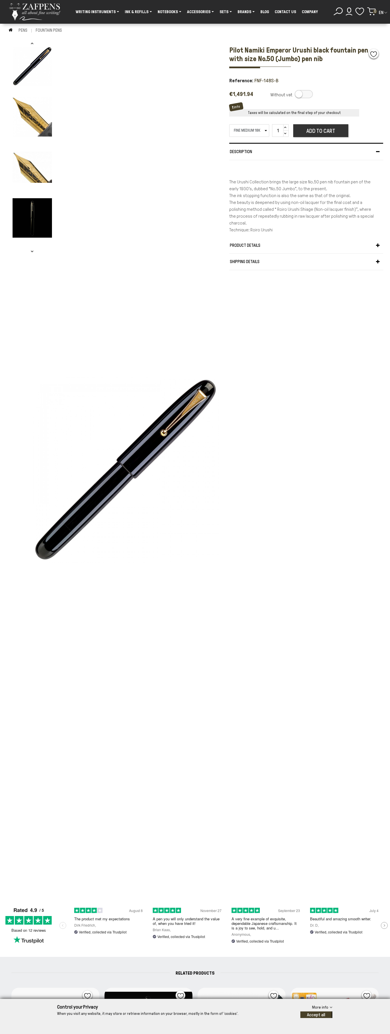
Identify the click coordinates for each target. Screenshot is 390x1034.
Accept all (316, 1014)
